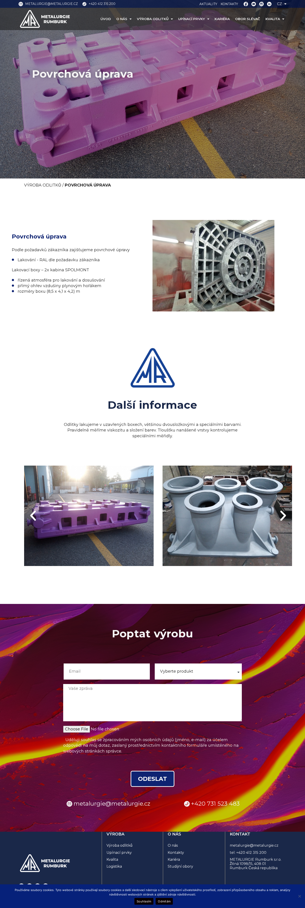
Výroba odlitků (119, 845)
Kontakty (176, 852)
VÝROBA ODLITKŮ (153, 19)
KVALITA (272, 19)
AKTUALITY (208, 4)
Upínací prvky (119, 852)
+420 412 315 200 (251, 852)
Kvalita (112, 859)
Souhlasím (144, 901)
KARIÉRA (222, 19)
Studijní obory (180, 866)
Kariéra (174, 859)
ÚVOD (105, 19)
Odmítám (164, 901)
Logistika (114, 866)
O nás (173, 845)
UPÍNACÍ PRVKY (191, 19)
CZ (279, 4)
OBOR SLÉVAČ (247, 19)
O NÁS (121, 19)
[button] (33, 515)
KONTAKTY (229, 4)
